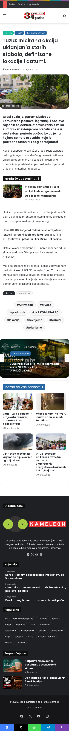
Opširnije (56, 547)
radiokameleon (12, 69)
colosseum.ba (34, 707)
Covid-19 (42, 618)
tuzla (30, 636)
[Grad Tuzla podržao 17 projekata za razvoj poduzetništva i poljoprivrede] (18, 401)
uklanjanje (35, 327)
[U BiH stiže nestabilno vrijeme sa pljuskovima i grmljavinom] (18, 441)
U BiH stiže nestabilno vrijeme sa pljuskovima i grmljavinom (17, 457)
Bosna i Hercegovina (23, 618)
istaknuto (20, 624)
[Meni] (4, 17)
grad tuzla (18, 312)
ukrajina (9, 642)
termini (56, 320)
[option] (34, 358)
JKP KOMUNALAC (46, 312)
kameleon (45, 624)
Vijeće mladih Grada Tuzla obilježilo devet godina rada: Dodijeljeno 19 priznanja (43, 191)
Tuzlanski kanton (36, 33)
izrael (32, 624)
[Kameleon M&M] (34, 15)
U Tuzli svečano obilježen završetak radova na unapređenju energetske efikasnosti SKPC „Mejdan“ (51, 462)
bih (6, 618)
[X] (32, 554)
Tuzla (19, 33)
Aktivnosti (26, 305)
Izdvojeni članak (20, 353)
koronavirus (10, 630)
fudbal (8, 624)
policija (43, 630)
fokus (55, 618)
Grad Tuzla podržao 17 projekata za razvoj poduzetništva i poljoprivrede (17, 419)
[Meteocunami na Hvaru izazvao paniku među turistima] (51, 401)
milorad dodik (27, 630)
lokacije (14, 320)
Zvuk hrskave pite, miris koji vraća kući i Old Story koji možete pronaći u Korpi (34, 367)
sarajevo (19, 636)
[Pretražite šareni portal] (64, 17)
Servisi (8, 33)
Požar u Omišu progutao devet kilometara (32, 4)
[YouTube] (36, 554)
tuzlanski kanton (46, 636)
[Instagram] (41, 554)
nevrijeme (35, 320)
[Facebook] (28, 554)
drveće (46, 305)
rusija (7, 636)
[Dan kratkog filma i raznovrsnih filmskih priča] (12, 682)
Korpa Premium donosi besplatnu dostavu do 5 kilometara (40, 664)
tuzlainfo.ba (24, 293)
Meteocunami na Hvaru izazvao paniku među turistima (51, 417)
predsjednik (57, 630)
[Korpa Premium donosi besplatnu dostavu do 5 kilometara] (12, 665)
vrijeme (21, 642)
